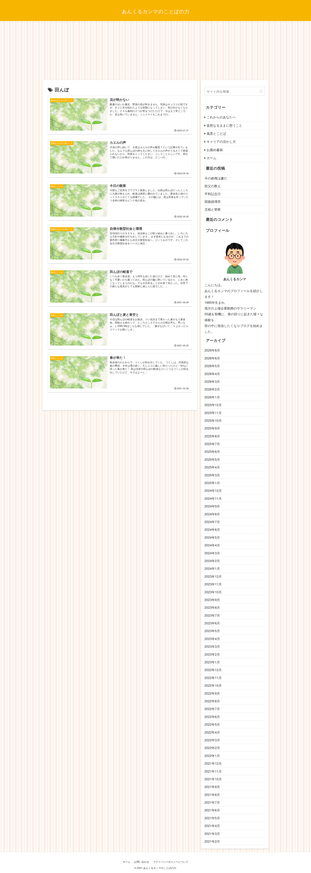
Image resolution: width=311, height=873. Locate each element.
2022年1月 (212, 755)
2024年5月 (212, 537)
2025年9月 (212, 428)
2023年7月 (212, 615)
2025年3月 (212, 475)
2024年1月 (212, 568)
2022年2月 (212, 747)
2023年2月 (212, 654)
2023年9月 (212, 599)
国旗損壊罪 (212, 201)
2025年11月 (213, 412)
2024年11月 (213, 498)
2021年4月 (212, 825)
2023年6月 (212, 623)
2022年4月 (212, 732)
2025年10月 (213, 420)
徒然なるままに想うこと (224, 125)
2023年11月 (213, 584)
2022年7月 (212, 708)
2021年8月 (212, 794)
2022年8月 (212, 701)
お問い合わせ (141, 861)
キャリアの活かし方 (221, 141)
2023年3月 (212, 646)
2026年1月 (212, 397)
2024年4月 (212, 545)
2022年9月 (212, 693)
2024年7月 (212, 521)
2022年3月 (212, 740)
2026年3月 (212, 381)
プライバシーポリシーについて (170, 861)
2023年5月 (212, 630)
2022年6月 (212, 716)
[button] (261, 91)
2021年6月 (212, 810)
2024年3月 (212, 552)
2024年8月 (212, 514)
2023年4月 (212, 638)
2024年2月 (212, 560)
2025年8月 (212, 436)
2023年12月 (213, 576)
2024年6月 (212, 529)
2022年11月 (213, 677)
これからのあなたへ (221, 117)
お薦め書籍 (215, 149)
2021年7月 (212, 802)
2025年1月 (212, 482)
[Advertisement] (155, 50)
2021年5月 (212, 818)
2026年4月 (212, 373)
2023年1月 (212, 662)
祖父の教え (212, 185)
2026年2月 (212, 389)
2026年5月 (212, 365)
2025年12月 (213, 404)
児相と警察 (212, 209)
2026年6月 (212, 358)
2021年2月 (212, 841)
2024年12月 (213, 490)
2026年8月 (212, 350)
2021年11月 (213, 771)
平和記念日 (212, 193)
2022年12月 (213, 669)
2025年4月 (212, 467)
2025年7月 (212, 443)
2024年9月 (212, 506)
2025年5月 (212, 459)
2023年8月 (212, 607)
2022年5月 (212, 724)
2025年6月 (212, 451)
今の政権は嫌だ (215, 178)
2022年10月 (213, 685)
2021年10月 (213, 779)
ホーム (211, 157)
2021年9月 (212, 786)
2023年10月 (213, 591)
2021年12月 (213, 763)
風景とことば (216, 133)
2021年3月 (212, 833)
